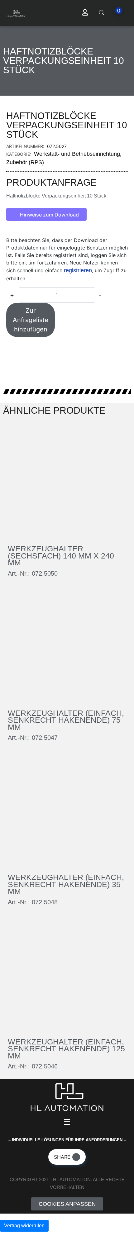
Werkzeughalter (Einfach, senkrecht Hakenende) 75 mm (66, 720)
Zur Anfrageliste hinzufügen (30, 320)
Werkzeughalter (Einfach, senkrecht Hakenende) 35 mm (66, 884)
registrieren (78, 270)
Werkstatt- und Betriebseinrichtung (77, 154)
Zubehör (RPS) (25, 162)
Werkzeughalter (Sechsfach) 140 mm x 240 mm (61, 555)
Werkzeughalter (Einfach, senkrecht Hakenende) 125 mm (66, 1048)
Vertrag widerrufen (24, 1225)
